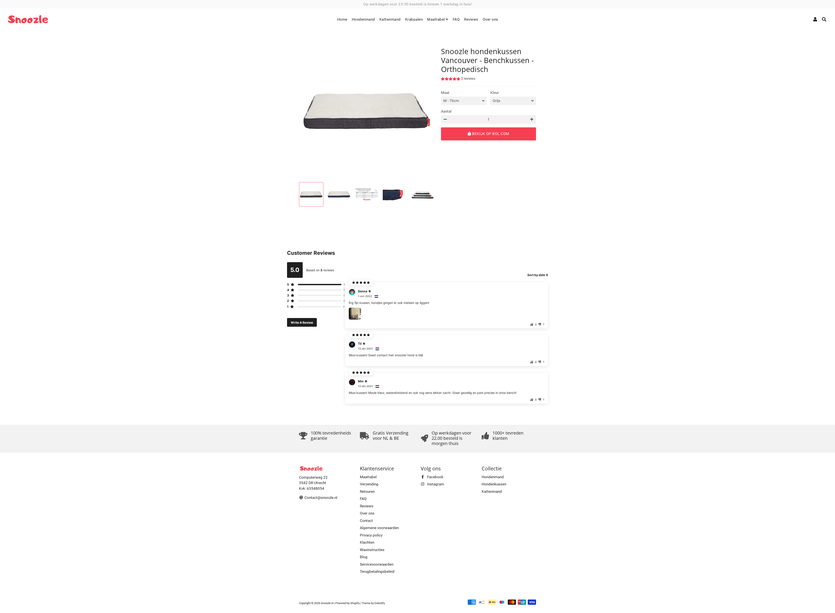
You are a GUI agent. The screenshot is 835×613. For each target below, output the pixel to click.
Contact (366, 520)
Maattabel (436, 19)
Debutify (379, 603)
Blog (363, 557)
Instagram (435, 484)
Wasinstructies (372, 550)
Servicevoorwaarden (376, 564)
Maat (445, 92)
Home (342, 19)
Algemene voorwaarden (379, 528)
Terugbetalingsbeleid (377, 571)
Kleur (494, 92)
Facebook (434, 477)
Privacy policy (371, 535)
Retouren (367, 491)
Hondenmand (363, 19)
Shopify (355, 603)
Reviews (471, 19)
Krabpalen (414, 19)
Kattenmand (390, 19)
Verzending (369, 484)
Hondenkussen (494, 484)
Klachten (367, 542)
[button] (458, 79)
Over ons (490, 19)
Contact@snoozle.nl (320, 497)
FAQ (456, 19)
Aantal (446, 111)
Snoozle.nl (327, 603)
